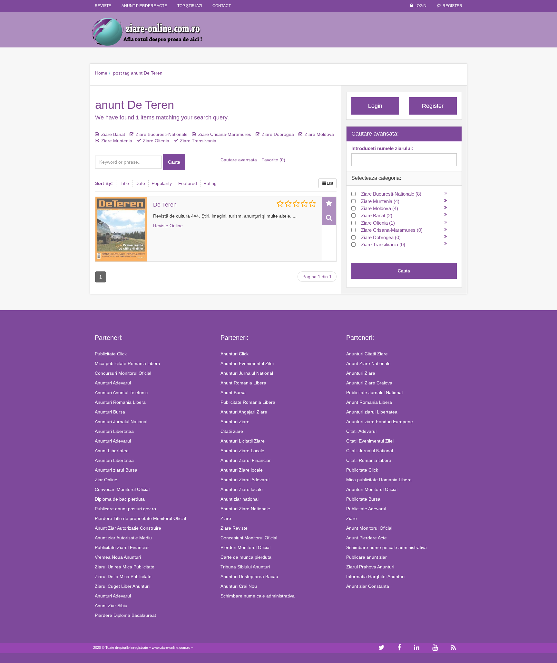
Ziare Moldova (319, 134)
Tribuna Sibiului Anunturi (245, 566)
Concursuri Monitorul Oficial (123, 373)
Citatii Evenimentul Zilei (370, 441)
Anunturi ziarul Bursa (116, 470)
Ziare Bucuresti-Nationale (162, 134)
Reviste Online (168, 225)
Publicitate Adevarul (366, 508)
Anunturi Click (234, 353)
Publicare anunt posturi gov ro (125, 508)
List (329, 183)
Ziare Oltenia (156, 140)
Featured (187, 183)
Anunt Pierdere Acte (366, 537)
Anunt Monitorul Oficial (369, 528)
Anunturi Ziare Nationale (245, 508)
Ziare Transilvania (198, 140)
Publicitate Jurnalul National (374, 392)
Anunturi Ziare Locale (242, 450)
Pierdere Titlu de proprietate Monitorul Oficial (140, 518)
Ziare (225, 518)
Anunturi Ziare (234, 421)
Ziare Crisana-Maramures (224, 134)
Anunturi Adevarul (113, 382)
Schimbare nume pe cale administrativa (386, 547)
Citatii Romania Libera (368, 460)
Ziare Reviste (234, 528)
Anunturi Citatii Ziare (367, 353)
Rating (210, 183)
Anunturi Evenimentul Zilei (247, 363)
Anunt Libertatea (112, 450)
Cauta (174, 162)
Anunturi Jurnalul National (121, 421)
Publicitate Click (111, 353)
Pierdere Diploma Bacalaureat (125, 615)
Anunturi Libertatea (114, 431)
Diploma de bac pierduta (120, 499)
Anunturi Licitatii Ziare (242, 441)
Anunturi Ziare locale (241, 470)
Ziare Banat (113, 134)
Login (420, 6)
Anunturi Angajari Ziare (243, 411)
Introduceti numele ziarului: (382, 148)
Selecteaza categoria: (376, 178)
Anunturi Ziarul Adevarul (244, 479)
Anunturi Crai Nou (238, 586)
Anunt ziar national (239, 499)
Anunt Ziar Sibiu (111, 605)
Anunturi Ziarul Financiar (245, 460)
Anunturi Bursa (110, 411)
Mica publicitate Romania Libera (127, 363)
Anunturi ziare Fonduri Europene (379, 421)
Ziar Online (106, 479)
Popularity (161, 183)
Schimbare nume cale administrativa (257, 595)
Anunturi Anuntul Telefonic (121, 392)
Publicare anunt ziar (366, 557)
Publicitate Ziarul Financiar (122, 547)
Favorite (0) (273, 159)
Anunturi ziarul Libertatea (371, 411)
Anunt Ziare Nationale (368, 363)
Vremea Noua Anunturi (118, 557)
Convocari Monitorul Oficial (122, 489)
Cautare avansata (238, 159)
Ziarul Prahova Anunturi (370, 566)
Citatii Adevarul (361, 431)
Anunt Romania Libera (243, 382)
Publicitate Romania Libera (247, 402)
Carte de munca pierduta (245, 557)
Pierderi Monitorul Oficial (245, 547)
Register (452, 6)
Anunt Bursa (233, 392)
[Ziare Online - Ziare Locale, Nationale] (153, 31)
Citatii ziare (231, 431)
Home (101, 73)
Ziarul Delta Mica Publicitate (123, 576)
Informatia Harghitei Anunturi (375, 576)
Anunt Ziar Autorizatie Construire (128, 528)
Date (140, 183)
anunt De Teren (146, 73)
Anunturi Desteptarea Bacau (249, 576)
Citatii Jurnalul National (369, 450)
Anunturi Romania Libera (120, 402)
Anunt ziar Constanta (367, 586)
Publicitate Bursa (363, 499)
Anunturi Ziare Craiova (369, 382)
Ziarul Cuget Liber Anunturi (122, 586)
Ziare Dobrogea (278, 134)
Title (125, 183)
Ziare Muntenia (116, 140)
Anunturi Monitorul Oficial (371, 489)
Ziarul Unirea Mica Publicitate (124, 566)
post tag (121, 73)
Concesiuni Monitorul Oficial (248, 537)
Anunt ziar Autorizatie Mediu (123, 537)
